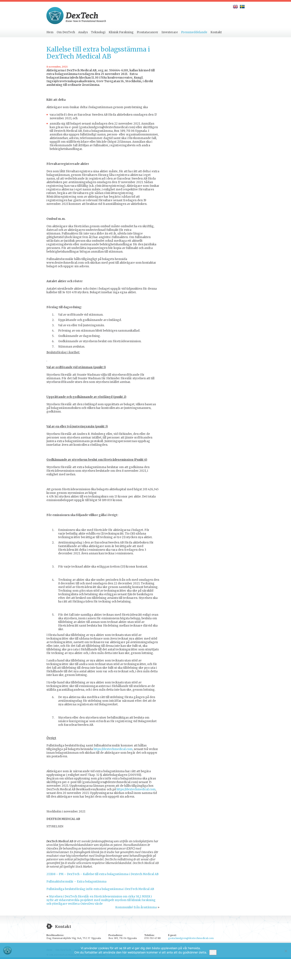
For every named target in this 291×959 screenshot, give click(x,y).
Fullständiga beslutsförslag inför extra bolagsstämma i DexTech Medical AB (100, 889)
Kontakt (216, 32)
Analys (83, 32)
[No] (286, 951)
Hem (49, 32)
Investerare (169, 32)
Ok (213, 952)
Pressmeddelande (194, 32)
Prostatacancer (147, 32)
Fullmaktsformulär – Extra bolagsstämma (76, 881)
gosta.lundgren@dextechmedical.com (191, 938)
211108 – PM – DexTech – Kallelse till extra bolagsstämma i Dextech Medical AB (102, 874)
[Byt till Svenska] (242, 6)
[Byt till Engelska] (235, 6)
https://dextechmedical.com (113, 749)
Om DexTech (66, 32)
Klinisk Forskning (121, 32)
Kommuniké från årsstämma (136, 907)
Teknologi (98, 32)
